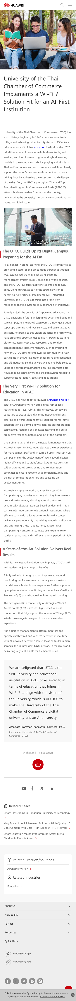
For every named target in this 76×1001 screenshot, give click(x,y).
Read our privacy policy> (52, 996)
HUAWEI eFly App (22, 961)
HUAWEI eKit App (22, 953)
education (39, 147)
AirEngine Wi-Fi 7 (59, 399)
